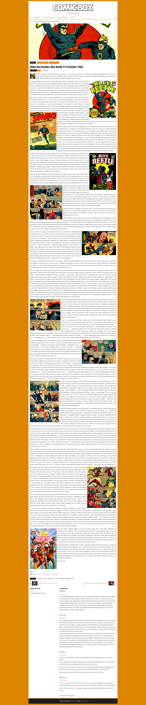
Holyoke (56, 578)
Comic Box (45, 70)
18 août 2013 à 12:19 (63, 617)
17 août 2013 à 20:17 (63, 593)
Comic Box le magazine (48, 17)
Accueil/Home (37, 17)
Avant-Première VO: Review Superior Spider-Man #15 (95, 584)
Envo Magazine (85, 701)
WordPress (73, 701)
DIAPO (46, 62)
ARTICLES (40, 62)
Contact (72, 17)
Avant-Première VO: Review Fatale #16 (47, 583)
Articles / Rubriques (62, 17)
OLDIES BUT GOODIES (54, 62)
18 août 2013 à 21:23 (63, 654)
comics (45, 578)
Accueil (31, 21)
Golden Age (50, 578)
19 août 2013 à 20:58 (63, 680)
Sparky (72, 578)
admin (63, 615)
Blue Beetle (39, 578)
